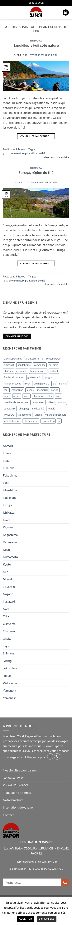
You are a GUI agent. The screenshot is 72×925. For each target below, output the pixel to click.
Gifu (6, 483)
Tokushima (10, 668)
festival (54, 371)
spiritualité (38, 408)
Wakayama (10, 683)
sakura (62, 402)
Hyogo (7, 505)
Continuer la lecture (36, 136)
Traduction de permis (17, 792)
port (58, 396)
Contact (8, 815)
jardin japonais (41, 383)
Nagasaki (9, 601)
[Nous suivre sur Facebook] (50, 756)
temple (51, 408)
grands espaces (12, 383)
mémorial (42, 389)
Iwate (6, 520)
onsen (16, 396)
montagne (17, 389)
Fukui (6, 460)
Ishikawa (9, 512)
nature (21, 153)
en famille (21, 371)
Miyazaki (9, 586)
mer (6, 389)
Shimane (8, 653)
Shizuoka (36, 40)
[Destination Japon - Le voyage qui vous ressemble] (36, 12)
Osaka (7, 638)
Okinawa (9, 631)
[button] (5, 12)
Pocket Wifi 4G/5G (15, 785)
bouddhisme (24, 364)
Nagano (8, 594)
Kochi (7, 549)
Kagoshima (10, 534)
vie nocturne (24, 414)
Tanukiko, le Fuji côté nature (36, 45)
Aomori (8, 446)
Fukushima (10, 475)
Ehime (7, 453)
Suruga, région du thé (36, 172)
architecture (32, 358)
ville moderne (30, 421)
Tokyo (7, 675)
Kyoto (7, 564)
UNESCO (9, 414)
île (59, 421)
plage (26, 396)
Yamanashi (10, 698)
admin (54, 55)
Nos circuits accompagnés (20, 770)
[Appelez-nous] (57, 756)
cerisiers (53, 364)
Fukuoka (8, 468)
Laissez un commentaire (56, 157)
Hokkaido (9, 497)
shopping (24, 408)
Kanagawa (10, 542)
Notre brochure (13, 800)
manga (63, 383)
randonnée (37, 402)
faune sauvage (38, 371)
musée (30, 389)
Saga (6, 646)
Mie (5, 572)
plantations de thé (35, 153)
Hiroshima (10, 490)
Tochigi (7, 661)
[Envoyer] (65, 882)
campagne (40, 364)
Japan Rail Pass (13, 778)
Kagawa (8, 527)
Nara (6, 609)
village (38, 414)
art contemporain (51, 358)
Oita (6, 616)
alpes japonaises (13, 358)
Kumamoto (10, 557)
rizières (51, 402)
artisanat (9, 364)
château (8, 371)
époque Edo (48, 421)
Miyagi (7, 579)
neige (7, 396)
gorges (48, 377)
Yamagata (9, 690)
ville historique (12, 421)
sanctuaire (10, 408)
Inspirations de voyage (18, 807)
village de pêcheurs (55, 414)
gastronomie (10, 153)
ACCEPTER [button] (25, 918)
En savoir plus (36, 757)
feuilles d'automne (14, 377)
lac (54, 383)
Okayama (9, 623)
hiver (27, 383)
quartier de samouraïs (16, 402)
